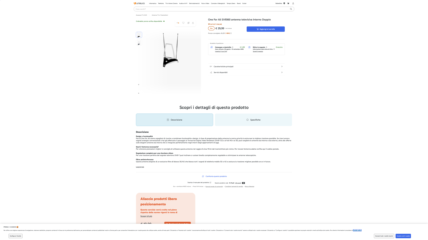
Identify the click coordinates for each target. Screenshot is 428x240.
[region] (214, 232)
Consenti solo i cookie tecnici (384, 236)
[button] (170, 50)
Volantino (278, 3)
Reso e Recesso (249, 186)
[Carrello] (288, 3)
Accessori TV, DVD (141, 15)
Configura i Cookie (15, 236)
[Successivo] (138, 93)
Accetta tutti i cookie (403, 236)
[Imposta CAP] (284, 3)
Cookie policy (357, 230)
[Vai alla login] (292, 3)
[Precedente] (138, 84)
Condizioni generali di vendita (234, 186)
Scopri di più (146, 216)
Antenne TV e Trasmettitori (160, 15)
